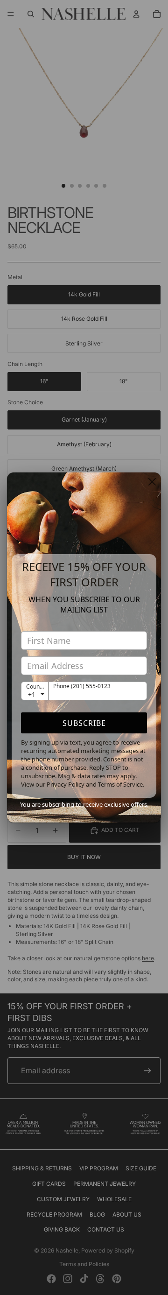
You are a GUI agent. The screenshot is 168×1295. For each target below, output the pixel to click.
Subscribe (84, 723)
